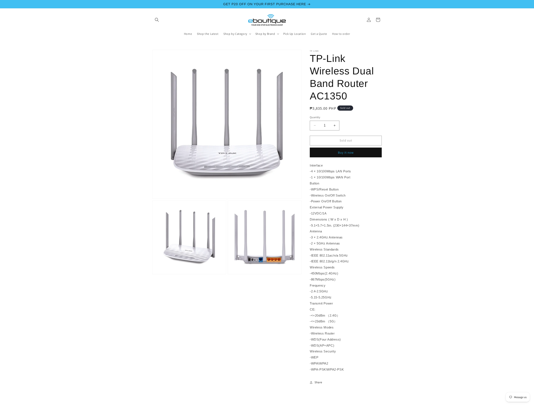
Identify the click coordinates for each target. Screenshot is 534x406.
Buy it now (346, 152)
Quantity (315, 117)
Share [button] (318, 382)
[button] (156, 19)
